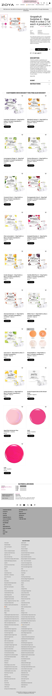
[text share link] (40, 53)
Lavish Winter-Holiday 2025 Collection (11, 558)
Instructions (35, 84)
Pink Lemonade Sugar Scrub (26, 566)
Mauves (22, 610)
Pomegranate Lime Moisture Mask (11, 654)
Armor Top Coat (7, 576)
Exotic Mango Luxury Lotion (9, 664)
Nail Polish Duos (24, 550)
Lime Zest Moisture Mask (9, 652)
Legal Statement (22, 513)
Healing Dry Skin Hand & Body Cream (11, 624)
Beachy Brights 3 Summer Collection (28, 558)
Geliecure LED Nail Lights (26, 662)
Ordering (5, 515)
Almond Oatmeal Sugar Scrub (27, 644)
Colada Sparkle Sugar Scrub (26, 628)
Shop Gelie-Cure (24, 604)
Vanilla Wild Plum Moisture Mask (27, 650)
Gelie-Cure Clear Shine (8, 648)
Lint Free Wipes (24, 676)
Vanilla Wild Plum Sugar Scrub (10, 628)
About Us (21, 511)
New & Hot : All (7, 554)
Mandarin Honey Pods (25, 594)
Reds (22, 568)
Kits (5, 548)
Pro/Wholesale (40, 4)
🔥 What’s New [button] (30, 4)
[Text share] (40, 53)
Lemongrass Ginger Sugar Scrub (10, 644)
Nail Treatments (7, 676)
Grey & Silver (6, 608)
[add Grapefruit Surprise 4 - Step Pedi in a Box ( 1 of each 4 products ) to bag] (49, 49)
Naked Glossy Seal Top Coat (9, 678)
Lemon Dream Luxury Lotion (26, 668)
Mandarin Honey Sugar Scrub (10, 630)
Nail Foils (6, 680)
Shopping (21, 517)
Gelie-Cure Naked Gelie (8, 640)
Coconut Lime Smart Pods (9, 564)
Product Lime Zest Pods (25, 598)
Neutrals (6, 566)
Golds (5, 588)
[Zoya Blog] (31, 505)
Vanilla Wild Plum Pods (9, 592)
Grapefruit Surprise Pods (9, 596)
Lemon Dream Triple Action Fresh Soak (28, 620)
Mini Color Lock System (9, 586)
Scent (32, 80)
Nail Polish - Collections (9, 574)
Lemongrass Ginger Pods (26, 590)
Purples (22, 574)
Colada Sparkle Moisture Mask (10, 650)
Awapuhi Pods (24, 588)
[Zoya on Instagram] (20, 505)
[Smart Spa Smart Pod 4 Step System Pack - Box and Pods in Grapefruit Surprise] (4, 17)
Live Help (5, 513)
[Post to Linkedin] (37, 53)
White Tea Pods (24, 596)
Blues (5, 578)
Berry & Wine (7, 610)
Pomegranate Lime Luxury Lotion (10, 666)
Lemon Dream (24, 634)
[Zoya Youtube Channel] (24, 505)
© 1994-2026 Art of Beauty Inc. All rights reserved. (26, 693)
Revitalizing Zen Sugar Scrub (26, 642)
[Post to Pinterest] (33, 53)
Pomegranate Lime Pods (9, 598)
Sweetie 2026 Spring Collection (10, 560)
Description (34, 58)
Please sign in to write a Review (6, 487)
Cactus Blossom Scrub (8, 642)
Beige (5, 612)
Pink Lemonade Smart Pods (26, 564)
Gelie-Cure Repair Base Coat (10, 622)
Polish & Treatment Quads (9, 550)
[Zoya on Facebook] (17, 505)
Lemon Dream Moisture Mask (10, 656)
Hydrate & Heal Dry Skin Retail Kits (11, 604)
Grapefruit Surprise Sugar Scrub (10, 634)
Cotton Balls (23, 660)
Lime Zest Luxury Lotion (26, 664)
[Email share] (38, 53)
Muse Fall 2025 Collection (26, 556)
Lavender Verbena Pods (9, 602)
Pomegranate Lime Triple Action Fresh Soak (11, 618)
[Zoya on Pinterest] (34, 505)
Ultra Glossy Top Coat (8, 672)
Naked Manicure (6, 526)
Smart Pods (6, 682)
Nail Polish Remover (25, 674)
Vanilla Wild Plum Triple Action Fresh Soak (28, 614)
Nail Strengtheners (25, 544)
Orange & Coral (24, 612)
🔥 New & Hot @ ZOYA (25, 624)
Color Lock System (8, 546)
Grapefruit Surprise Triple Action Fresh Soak (11, 620)
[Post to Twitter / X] (32, 53)
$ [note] (5, 124)
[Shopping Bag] (49, 3)
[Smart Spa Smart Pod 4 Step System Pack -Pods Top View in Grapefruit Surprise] (4, 25)
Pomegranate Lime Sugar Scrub (27, 630)
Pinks (5, 568)
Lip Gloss (6, 570)
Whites (22, 608)
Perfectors (6, 662)
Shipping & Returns (7, 517)
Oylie (4, 533)
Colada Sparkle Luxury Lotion (10, 670)
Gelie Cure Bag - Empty (25, 670)
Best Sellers (6, 580)
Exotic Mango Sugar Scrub (26, 632)
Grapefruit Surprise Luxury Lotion (10, 668)
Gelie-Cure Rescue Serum (26, 606)
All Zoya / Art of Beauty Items (10, 688)
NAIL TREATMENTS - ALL (25, 622)
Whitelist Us (21, 515)
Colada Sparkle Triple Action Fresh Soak (11, 614)
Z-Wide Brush (7, 684)
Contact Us (5, 511)
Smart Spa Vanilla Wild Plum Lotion (28, 666)
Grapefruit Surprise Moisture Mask (28, 654)
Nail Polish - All (24, 570)
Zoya (4, 524)
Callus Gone (6, 686)
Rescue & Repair (24, 548)
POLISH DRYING (7, 544)
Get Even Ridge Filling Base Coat (27, 578)
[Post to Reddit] (35, 53)
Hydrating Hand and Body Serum (27, 638)
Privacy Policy (6, 520)
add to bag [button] (40, 49)
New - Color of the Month (26, 560)
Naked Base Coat (24, 672)
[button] (8, 5)
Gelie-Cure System (7, 528)
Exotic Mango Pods (8, 594)
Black (22, 584)
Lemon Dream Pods (25, 592)
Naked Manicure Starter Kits (26, 682)
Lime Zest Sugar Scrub (8, 632)
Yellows (22, 586)
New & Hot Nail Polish (25, 554)
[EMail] (38, 53)
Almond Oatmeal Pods (8, 590)
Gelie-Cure (23, 686)
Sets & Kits (32, 76)
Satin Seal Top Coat (25, 678)
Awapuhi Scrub (24, 640)
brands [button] (23, 4)
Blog (47, 4)
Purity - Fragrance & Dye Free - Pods (11, 600)
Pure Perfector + (7, 658)
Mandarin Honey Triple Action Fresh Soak (28, 618)
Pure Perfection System (25, 658)
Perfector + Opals (24, 656)
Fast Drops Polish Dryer (25, 576)
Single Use (36, 31)
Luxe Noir (23, 600)
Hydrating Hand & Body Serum (27, 648)
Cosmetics (23, 680)
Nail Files (6, 674)
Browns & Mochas (7, 584)
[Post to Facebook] (30, 53)
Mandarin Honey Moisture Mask (27, 652)
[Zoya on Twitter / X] (27, 505)
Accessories (23, 546)
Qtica (4, 530)
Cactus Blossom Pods (25, 602)
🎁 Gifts (5, 606)
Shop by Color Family (25, 580)
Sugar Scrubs (7, 638)
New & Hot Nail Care (8, 556)
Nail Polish (6, 660)
